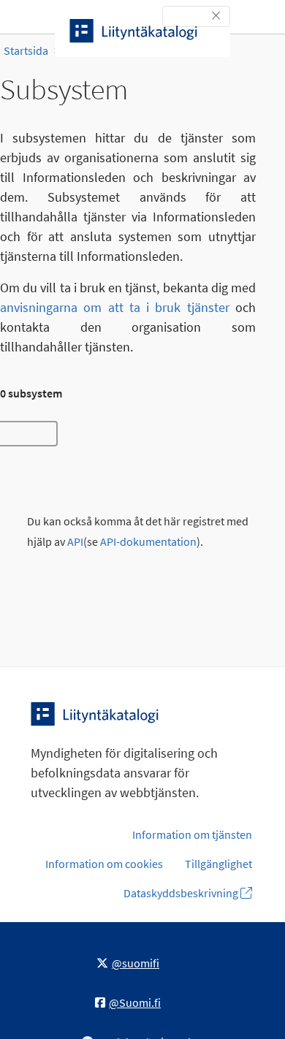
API (75, 542)
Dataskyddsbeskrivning (181, 893)
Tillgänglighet (218, 863)
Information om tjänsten (192, 834)
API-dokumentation (148, 542)
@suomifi (135, 963)
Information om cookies (104, 863)
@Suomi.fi (135, 1002)
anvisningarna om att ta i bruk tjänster (114, 307)
